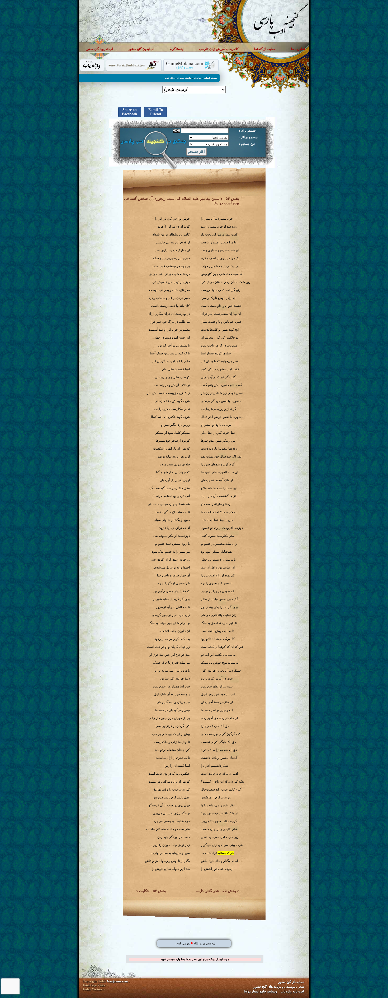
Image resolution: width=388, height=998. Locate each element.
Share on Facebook (129, 112)
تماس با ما (298, 49)
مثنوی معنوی (184, 77)
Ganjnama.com (117, 981)
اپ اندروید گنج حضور (99, 49)
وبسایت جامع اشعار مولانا (260, 991)
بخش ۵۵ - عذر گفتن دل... (216, 891)
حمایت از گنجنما (265, 49)
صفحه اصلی (210, 77)
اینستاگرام (176, 49)
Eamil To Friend (155, 112)
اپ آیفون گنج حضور (141, 49)
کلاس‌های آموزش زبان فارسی (219, 49)
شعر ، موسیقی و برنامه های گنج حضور (279, 986)
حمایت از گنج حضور (291, 982)
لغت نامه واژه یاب (292, 991)
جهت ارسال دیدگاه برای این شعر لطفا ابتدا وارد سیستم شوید (195, 959)
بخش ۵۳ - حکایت (152, 891)
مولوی (197, 77)
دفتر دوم (169, 77)
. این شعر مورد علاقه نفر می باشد (195, 943)
